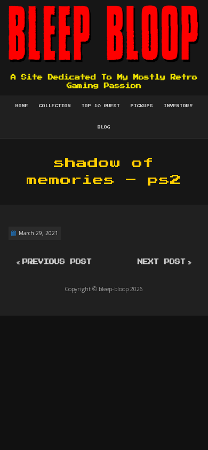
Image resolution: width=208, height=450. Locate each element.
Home (21, 106)
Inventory (178, 106)
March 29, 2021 (38, 233)
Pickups (142, 106)
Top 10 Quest (101, 106)
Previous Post (57, 261)
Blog (104, 127)
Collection (55, 106)
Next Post (162, 261)
